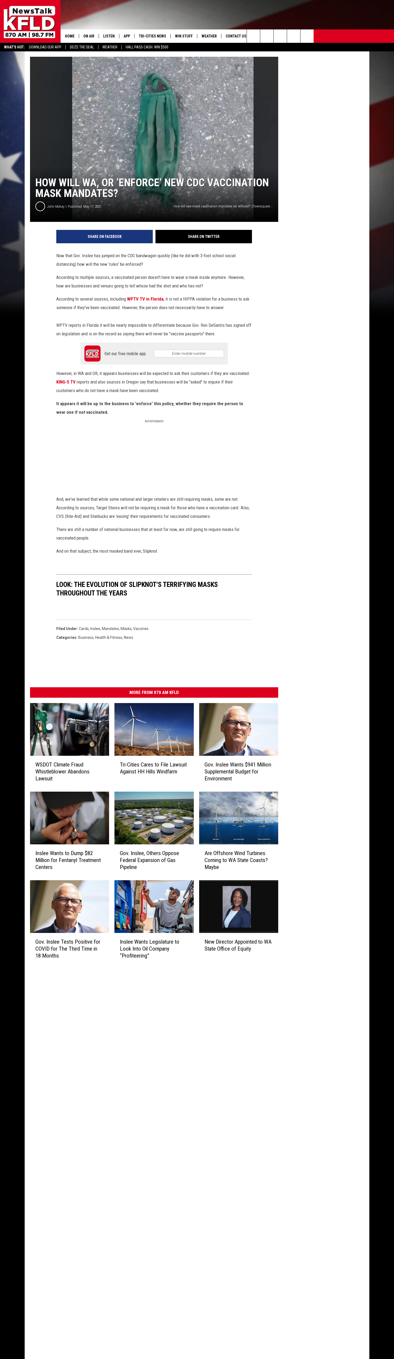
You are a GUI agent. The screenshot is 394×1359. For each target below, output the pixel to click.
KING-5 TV (66, 382)
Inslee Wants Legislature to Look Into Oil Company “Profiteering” (149, 949)
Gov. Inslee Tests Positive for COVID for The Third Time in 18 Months (67, 949)
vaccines (140, 629)
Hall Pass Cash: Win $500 (147, 47)
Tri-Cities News (152, 36)
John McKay (55, 206)
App (127, 36)
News (128, 637)
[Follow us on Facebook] (280, 36)
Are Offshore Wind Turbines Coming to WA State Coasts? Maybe (236, 860)
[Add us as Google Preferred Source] (266, 36)
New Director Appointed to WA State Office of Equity (238, 945)
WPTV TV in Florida (145, 299)
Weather (109, 47)
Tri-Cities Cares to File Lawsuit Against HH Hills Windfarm (153, 768)
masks (126, 629)
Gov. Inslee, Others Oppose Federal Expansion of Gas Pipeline (149, 860)
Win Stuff (184, 36)
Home (70, 36)
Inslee (95, 629)
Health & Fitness (108, 637)
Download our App (45, 47)
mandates (110, 629)
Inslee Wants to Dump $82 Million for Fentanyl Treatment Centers (68, 860)
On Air (88, 36)
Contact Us (236, 36)
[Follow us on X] (307, 36)
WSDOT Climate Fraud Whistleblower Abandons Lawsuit (62, 771)
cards (84, 629)
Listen (109, 36)
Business (86, 637)
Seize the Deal (82, 47)
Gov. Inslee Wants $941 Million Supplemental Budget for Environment (238, 771)
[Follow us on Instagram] (293, 36)
